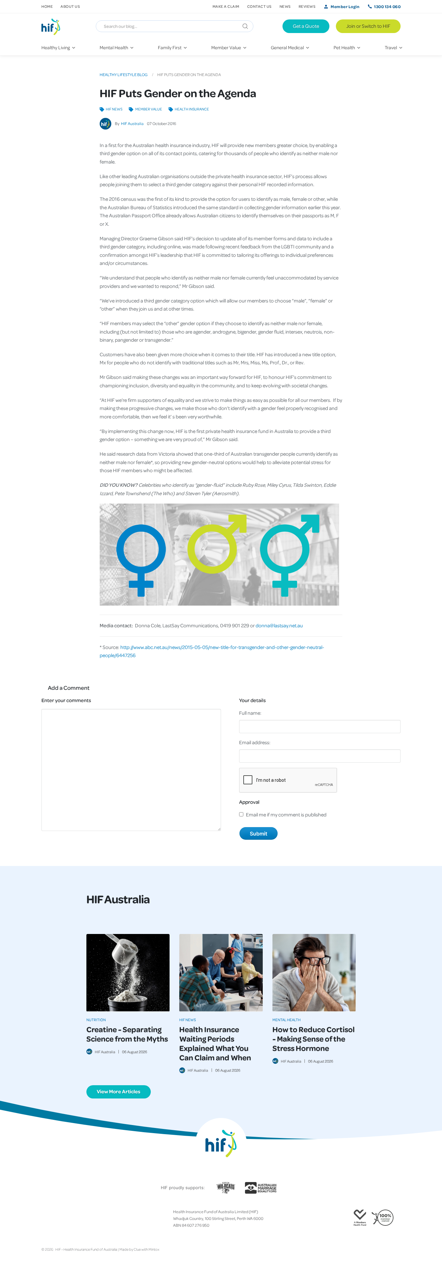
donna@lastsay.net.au (279, 625)
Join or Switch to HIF (368, 26)
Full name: (250, 713)
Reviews (307, 6)
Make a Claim (226, 6)
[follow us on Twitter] (49, 1218)
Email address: (255, 742)
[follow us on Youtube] (75, 1218)
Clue (137, 1249)
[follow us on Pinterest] (64, 1218)
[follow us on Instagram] (54, 1218)
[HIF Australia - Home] (53, 26)
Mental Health (286, 1019)
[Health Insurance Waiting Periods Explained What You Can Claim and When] (220, 973)
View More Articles (118, 1091)
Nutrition (96, 1019)
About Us (70, 6)
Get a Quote (306, 26)
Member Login (345, 6)
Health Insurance (192, 109)
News (285, 6)
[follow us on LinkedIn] (69, 1218)
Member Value (148, 109)
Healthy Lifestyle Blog (124, 74)
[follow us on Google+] (59, 1218)
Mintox (154, 1249)
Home (47, 6)
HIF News (114, 109)
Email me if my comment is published (286, 814)
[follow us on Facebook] (44, 1218)
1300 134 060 (387, 6)
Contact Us (259, 6)
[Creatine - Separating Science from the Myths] (128, 973)
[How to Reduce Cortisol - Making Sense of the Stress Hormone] (314, 973)
